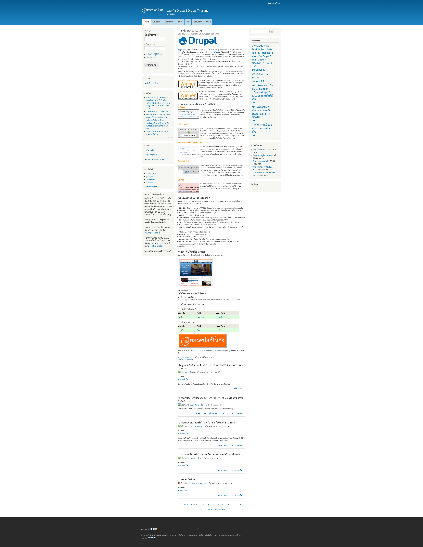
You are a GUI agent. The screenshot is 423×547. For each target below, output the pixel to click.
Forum (180, 21)
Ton (191, 372)
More (170, 137)
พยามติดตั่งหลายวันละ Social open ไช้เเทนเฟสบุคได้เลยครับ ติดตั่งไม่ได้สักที (158, 117)
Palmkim (193, 458)
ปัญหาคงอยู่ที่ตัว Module (263, 155)
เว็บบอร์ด (150, 150)
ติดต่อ (208, 21)
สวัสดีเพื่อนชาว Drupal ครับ (157, 111)
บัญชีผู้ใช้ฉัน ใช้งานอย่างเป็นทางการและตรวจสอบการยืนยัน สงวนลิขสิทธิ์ (210, 399)
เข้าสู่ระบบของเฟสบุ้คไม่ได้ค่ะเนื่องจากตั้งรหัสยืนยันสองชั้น (206, 422)
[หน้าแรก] (152, 10)
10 (227, 504)
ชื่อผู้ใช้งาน (151, 34)
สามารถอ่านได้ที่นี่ (152, 232)
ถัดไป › (211, 509)
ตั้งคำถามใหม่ (274, 3)
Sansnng (149, 182)
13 (201, 509)
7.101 (220, 316)
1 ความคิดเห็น (236, 413)
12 (240, 504)
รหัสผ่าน (149, 44)
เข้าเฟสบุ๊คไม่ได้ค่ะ (187, 479)
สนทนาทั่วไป (183, 379)
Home (146, 21)
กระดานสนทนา (183, 357)
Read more (237, 388)
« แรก (185, 504)
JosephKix (150, 179)
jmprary (149, 176)
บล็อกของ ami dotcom (218, 413)
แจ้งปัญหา (198, 21)
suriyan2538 (258, 69)
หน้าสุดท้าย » (221, 509)
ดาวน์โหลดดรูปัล (155, 246)
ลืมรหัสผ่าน (151, 57)
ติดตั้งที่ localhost (259, 149)
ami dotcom (194, 404)
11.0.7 (218, 330)
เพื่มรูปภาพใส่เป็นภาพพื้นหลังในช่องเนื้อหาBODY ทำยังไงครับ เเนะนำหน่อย (210, 367)
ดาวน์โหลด (215, 52)
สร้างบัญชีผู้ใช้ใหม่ (154, 54)
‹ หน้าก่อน (193, 504)
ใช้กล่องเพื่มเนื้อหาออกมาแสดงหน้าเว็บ (157, 133)
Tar (198, 316)
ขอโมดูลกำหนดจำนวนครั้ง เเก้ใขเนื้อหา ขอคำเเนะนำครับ (157, 126)
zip (203, 316)
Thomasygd (151, 173)
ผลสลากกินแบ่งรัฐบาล (155, 159)
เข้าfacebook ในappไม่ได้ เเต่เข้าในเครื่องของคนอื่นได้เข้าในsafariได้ (210, 454)
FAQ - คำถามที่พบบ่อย (185, 359)
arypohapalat (151, 185)
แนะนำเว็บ (182, 490)
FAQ (188, 21)
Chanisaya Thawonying (198, 483)
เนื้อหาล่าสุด (151, 154)
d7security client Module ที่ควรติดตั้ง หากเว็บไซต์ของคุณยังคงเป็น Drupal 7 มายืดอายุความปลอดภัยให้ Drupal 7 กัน (158, 103)
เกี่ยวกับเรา (168, 21)
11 (234, 504)
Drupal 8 (156, 21)
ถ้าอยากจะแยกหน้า (261, 161)
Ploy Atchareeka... (197, 426)
